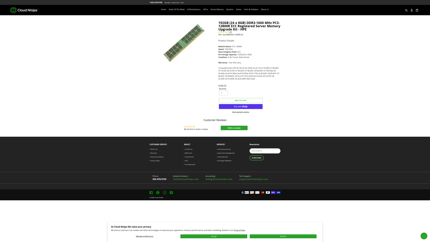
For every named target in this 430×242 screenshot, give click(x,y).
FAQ (186, 161)
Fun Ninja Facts (190, 164)
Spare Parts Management (226, 153)
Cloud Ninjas (159, 198)
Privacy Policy (239, 230)
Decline (283, 236)
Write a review (234, 128)
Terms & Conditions (157, 157)
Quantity (222, 89)
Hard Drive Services (224, 149)
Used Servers (189, 157)
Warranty (153, 153)
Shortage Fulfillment (224, 161)
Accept (214, 236)
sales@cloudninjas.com (186, 179)
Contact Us (188, 149)
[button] (223, 32)
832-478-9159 (159, 179)
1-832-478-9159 (155, 2)
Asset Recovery (222, 157)
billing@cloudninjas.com (218, 179)
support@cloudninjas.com (253, 179)
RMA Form (154, 149)
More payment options (240, 112)
